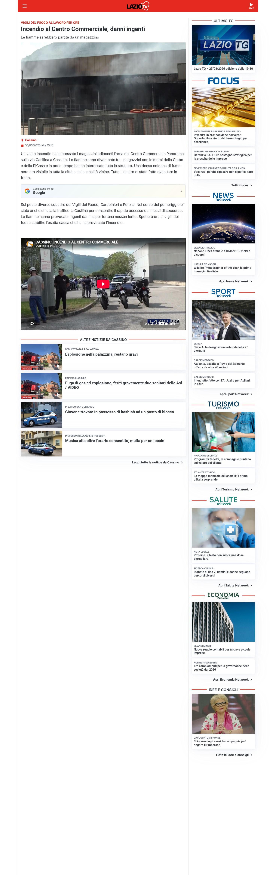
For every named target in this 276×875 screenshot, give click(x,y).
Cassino (30, 140)
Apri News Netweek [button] (234, 281)
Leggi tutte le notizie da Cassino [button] (155, 462)
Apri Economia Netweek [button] (231, 679)
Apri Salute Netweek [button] (233, 585)
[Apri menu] (25, 6)
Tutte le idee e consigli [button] (232, 755)
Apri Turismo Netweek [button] (232, 489)
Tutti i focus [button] (240, 185)
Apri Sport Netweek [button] (234, 394)
